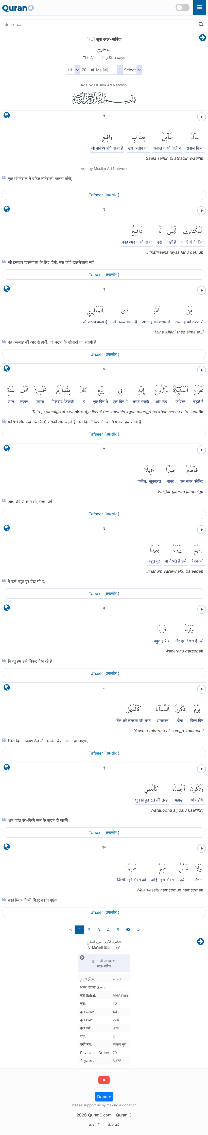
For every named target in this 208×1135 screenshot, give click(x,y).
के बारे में (94, 1125)
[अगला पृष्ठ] (202, 38)
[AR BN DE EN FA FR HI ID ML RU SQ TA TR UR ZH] (73, 70)
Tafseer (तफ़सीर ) (104, 194)
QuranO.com (100, 1114)
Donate (104, 1096)
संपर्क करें (113, 1125)
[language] (6, 116)
